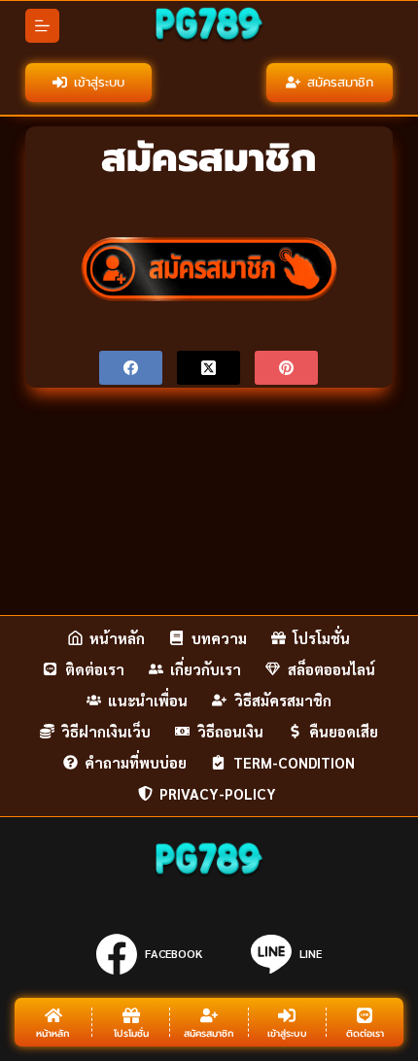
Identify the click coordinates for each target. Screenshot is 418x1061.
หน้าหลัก (117, 638)
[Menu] (42, 26)
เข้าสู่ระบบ (99, 82)
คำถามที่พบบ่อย (136, 762)
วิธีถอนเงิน (230, 731)
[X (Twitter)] (208, 368)
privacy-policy (219, 793)
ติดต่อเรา (94, 669)
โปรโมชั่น (321, 638)
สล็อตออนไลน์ (331, 669)
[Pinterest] (286, 368)
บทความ (219, 638)
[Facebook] (130, 368)
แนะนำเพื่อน (148, 700)
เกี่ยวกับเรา (205, 669)
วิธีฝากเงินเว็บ (106, 731)
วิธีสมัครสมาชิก (282, 700)
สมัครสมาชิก (340, 82)
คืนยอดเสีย (343, 731)
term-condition (294, 762)
